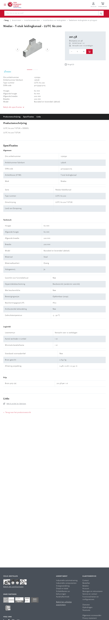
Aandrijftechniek (62, 597)
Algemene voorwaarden (91, 615)
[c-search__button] (101, 14)
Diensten (86, 605)
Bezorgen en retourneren (92, 591)
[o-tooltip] (77, 51)
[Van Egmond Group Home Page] (14, 5)
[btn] (89, 51)
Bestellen (86, 583)
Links (39, 117)
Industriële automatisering (66, 580)
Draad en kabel (62, 589)
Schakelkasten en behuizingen (63, 592)
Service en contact (89, 594)
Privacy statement (89, 618)
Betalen (85, 586)
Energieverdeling (63, 586)
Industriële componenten (66, 583)
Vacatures (86, 610)
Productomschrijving (12, 117)
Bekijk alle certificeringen (13, 587)
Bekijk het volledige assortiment (64, 603)
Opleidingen (87, 607)
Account (85, 589)
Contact (85, 580)
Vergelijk (70, 64)
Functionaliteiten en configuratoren (90, 598)
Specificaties (28, 117)
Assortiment (61, 576)
